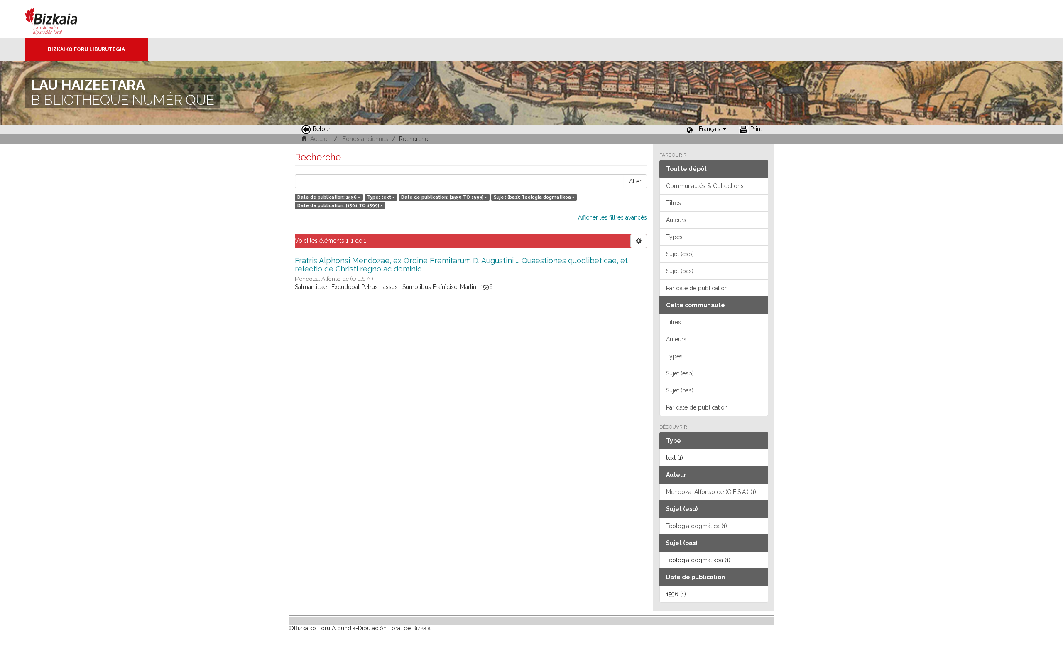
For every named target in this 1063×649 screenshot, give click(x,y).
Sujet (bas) (679, 271)
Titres (673, 203)
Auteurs (676, 220)
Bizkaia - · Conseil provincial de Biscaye (60, 19)
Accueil (320, 139)
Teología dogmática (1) (696, 526)
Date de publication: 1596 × (328, 197)
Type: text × (380, 197)
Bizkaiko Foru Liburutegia (86, 49)
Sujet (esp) (680, 254)
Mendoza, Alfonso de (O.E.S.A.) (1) (711, 492)
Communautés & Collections (705, 186)
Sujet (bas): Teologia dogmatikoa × (534, 197)
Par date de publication (697, 288)
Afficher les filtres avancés (612, 217)
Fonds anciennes (365, 139)
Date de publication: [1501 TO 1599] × (339, 205)
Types (674, 237)
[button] (712, 129)
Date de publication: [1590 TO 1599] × (444, 197)
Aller (635, 181)
